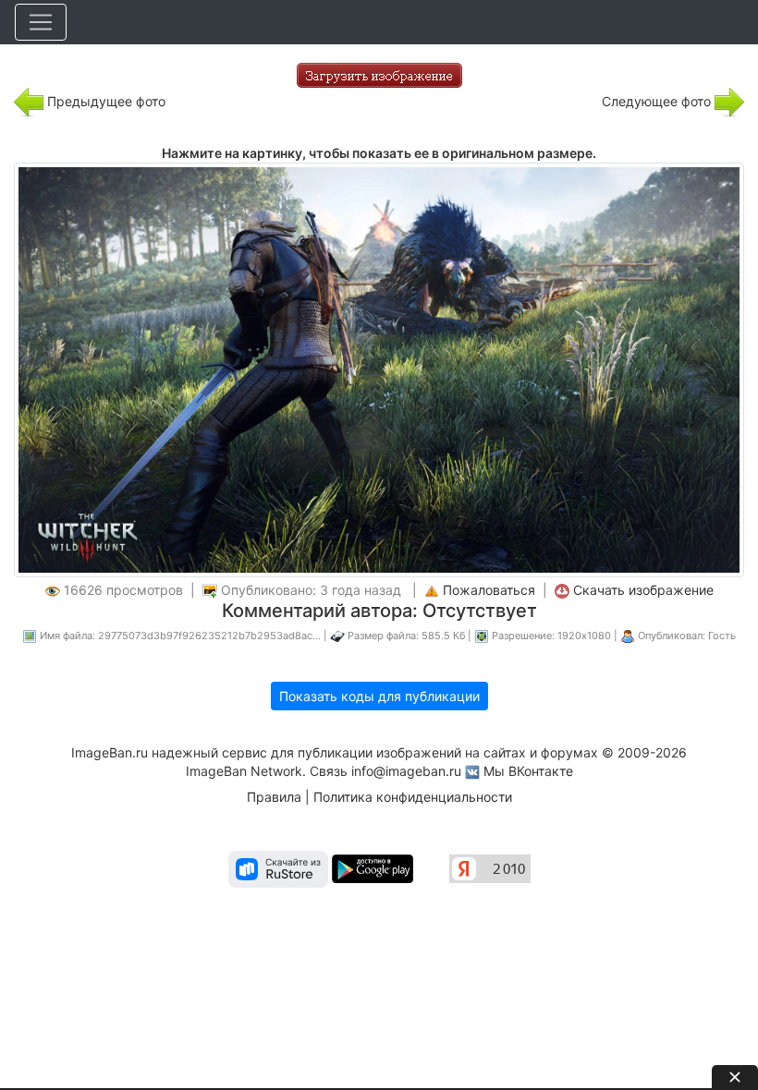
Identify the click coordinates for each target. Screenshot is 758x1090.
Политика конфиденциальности (412, 797)
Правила (274, 797)
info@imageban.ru (406, 771)
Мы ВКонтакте (528, 771)
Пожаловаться (489, 590)
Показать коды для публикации (379, 696)
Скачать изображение (643, 590)
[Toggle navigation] (41, 22)
